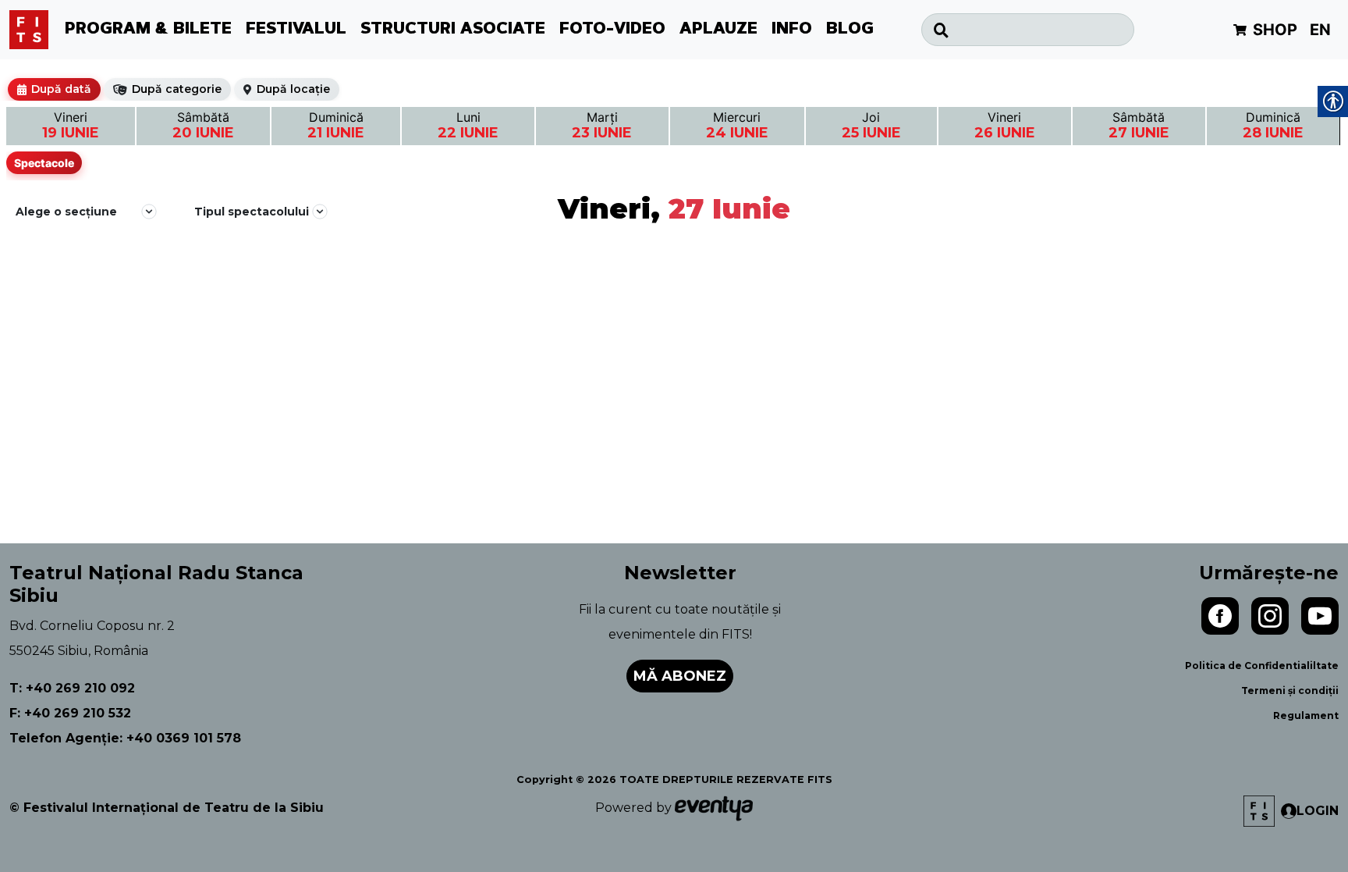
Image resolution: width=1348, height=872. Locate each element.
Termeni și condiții (1290, 690)
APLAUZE (718, 29)
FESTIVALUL (296, 29)
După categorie (177, 89)
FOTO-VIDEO (612, 29)
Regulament (1306, 715)
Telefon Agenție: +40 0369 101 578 (125, 738)
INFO (792, 29)
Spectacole (44, 162)
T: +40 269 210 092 (72, 688)
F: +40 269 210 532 (70, 713)
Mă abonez (679, 676)
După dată (61, 89)
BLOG (850, 29)
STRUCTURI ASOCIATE (452, 29)
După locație (293, 89)
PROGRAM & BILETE (148, 29)
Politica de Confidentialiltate (1262, 665)
